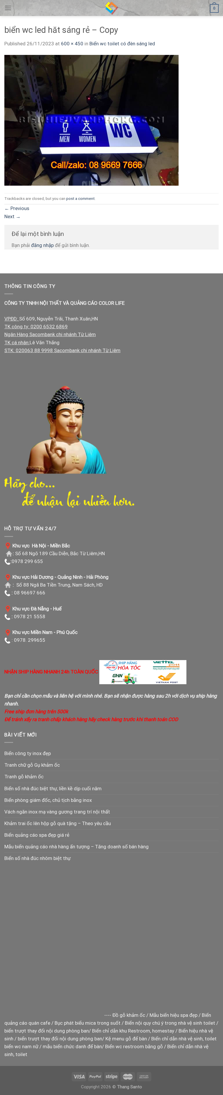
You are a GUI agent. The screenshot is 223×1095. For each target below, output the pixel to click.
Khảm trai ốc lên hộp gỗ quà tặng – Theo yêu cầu (57, 823)
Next (12, 216)
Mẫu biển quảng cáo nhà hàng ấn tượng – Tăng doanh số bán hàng (76, 847)
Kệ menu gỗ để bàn (126, 1039)
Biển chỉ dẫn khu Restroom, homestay (133, 1031)
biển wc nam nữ (21, 1046)
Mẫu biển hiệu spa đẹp (173, 1015)
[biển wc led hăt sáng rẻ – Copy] (91, 120)
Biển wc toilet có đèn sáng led (122, 43)
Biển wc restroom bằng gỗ (134, 1046)
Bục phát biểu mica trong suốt (88, 1023)
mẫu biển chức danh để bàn (72, 1046)
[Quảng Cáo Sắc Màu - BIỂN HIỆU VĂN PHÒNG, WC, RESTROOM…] (111, 8)
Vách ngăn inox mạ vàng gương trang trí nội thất (57, 812)
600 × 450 (72, 43)
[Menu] (8, 8)
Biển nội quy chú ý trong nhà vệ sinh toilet (170, 1023)
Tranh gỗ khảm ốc (24, 776)
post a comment (80, 198)
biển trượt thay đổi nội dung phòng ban (46, 1031)
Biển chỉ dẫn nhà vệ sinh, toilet (184, 1039)
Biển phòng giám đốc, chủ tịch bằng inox (48, 800)
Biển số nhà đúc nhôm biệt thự (37, 858)
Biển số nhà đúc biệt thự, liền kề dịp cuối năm (53, 788)
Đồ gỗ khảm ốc (128, 1015)
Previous (16, 208)
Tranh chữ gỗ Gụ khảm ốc (32, 765)
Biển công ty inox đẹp (27, 753)
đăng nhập (42, 245)
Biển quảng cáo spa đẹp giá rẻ (36, 835)
